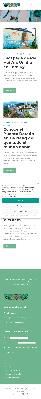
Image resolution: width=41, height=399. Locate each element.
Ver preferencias (20, 211)
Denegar (20, 206)
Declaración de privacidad (22, 215)
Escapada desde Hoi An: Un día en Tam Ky (19, 62)
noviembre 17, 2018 (12, 54)
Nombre (6, 338)
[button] (38, 184)
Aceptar (20, 200)
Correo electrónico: (10, 342)
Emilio (25, 54)
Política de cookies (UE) (12, 374)
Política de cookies (10, 215)
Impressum (33, 215)
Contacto (6, 363)
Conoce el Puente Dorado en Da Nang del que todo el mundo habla (19, 138)
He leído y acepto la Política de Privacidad (21, 347)
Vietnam (34, 54)
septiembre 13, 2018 (12, 122)
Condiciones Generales (11, 370)
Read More (10, 90)
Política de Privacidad (11, 378)
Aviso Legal (7, 367)
